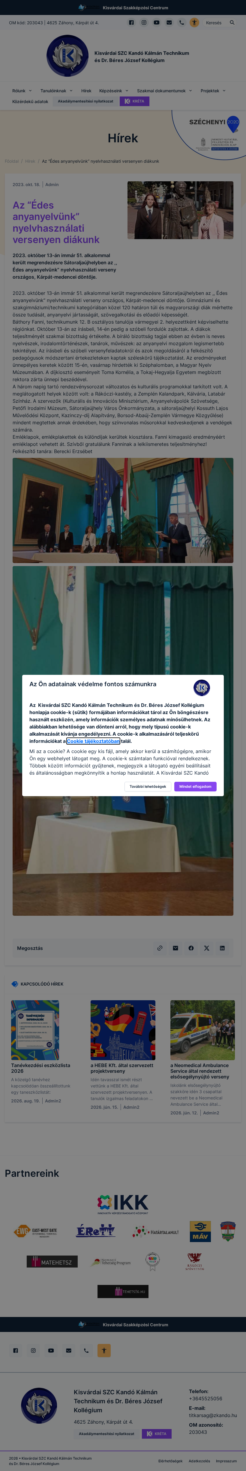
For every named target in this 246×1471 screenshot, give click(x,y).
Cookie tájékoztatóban (93, 741)
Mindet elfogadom (195, 786)
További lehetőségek (148, 786)
